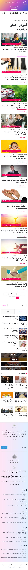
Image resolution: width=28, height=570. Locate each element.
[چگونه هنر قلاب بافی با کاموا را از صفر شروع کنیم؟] (23, 344)
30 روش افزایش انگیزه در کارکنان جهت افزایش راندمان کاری (15, 133)
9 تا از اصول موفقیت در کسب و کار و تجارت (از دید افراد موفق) (14, 259)
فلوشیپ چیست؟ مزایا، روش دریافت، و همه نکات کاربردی (21, 400)
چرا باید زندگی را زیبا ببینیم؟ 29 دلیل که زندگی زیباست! (7, 415)
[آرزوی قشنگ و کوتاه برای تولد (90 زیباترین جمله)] (7, 395)
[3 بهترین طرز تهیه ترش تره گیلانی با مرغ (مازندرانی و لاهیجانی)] (23, 337)
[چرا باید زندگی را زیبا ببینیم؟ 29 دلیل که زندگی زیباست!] (7, 409)
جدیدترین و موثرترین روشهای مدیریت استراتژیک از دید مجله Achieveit (16, 78)
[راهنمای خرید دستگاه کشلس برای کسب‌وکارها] (23, 331)
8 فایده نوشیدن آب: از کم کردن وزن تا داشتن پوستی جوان (21, 385)
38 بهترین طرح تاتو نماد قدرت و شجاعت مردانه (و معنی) (8, 385)
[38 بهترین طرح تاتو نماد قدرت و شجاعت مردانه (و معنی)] (7, 379)
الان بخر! (14, 8)
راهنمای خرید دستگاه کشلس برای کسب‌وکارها (11, 329)
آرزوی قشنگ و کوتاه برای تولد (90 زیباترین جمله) (7, 400)
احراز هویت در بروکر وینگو (21, 349)
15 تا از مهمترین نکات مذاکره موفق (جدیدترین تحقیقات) (16, 285)
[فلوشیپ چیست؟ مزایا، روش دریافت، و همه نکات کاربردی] (21, 395)
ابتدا (23, 294)
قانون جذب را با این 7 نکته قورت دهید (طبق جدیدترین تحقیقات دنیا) (14, 231)
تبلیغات (17, 484)
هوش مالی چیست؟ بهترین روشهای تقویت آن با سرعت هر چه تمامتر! (14, 106)
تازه (20, 311)
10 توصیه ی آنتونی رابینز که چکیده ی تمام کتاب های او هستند (14, 181)
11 (13, 298)
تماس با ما (12, 484)
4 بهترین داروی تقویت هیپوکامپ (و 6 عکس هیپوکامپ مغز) (10, 317)
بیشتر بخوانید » (22, 55)
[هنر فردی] (14, 13)
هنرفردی (14, 440)
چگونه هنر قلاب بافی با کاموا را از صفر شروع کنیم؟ (10, 343)
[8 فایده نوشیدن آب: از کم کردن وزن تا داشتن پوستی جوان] (21, 379)
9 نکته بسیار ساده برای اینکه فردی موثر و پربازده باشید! (15, 50)
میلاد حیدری (23, 47)
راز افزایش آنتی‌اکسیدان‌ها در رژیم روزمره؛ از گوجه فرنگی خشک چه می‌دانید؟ (14, 324)
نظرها (8, 311)
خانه (25, 20)
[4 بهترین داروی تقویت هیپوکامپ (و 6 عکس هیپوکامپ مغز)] (23, 318)
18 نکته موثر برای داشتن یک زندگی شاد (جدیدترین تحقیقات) (15, 157)
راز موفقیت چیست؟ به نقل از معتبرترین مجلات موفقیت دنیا (15, 207)
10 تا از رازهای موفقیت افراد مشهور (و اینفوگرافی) (21, 414)
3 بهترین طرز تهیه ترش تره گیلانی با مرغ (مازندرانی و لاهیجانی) (10, 336)
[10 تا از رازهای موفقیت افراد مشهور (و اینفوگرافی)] (21, 409)
